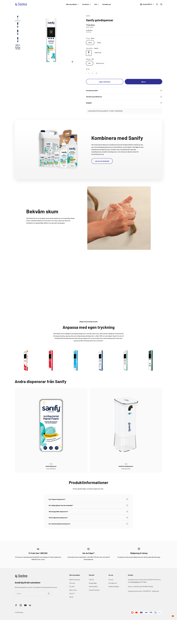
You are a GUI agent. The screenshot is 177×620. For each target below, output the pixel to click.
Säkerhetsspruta (74, 579)
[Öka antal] (96, 73)
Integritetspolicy (94, 590)
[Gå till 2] (18, 25)
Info (95, 4)
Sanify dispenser (51, 466)
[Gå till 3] (18, 32)
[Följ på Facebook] (16, 605)
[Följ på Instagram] (20, 605)
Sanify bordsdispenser (126, 466)
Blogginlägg (93, 583)
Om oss (111, 579)
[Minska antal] (88, 73)
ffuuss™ (72, 593)
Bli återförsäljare (114, 586)
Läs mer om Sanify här (102, 161)
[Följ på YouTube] (25, 605)
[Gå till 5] (18, 47)
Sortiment (85, 4)
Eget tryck (98, 52)
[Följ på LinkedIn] (30, 605)
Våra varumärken (71, 4)
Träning (91, 579)
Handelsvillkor (93, 586)
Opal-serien (73, 590)
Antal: (88, 69)
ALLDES (71, 586)
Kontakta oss (107, 4)
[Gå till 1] (18, 18)
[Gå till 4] (18, 40)
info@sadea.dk (135, 582)
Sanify (88, 16)
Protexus (72, 583)
